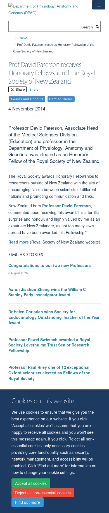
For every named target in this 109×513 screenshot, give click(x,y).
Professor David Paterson (66, 205)
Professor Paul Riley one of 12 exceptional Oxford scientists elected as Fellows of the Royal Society (49, 372)
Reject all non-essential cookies (43, 492)
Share (20, 89)
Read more (18, 242)
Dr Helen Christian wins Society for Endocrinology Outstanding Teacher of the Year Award (53, 317)
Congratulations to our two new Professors (49, 265)
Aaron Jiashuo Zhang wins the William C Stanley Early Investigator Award (47, 292)
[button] (98, 4)
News (24, 38)
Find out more (27, 502)
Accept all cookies (31, 483)
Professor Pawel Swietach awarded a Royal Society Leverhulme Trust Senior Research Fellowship (49, 345)
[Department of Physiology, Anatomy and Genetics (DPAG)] (46, 7)
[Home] (13, 38)
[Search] (97, 26)
